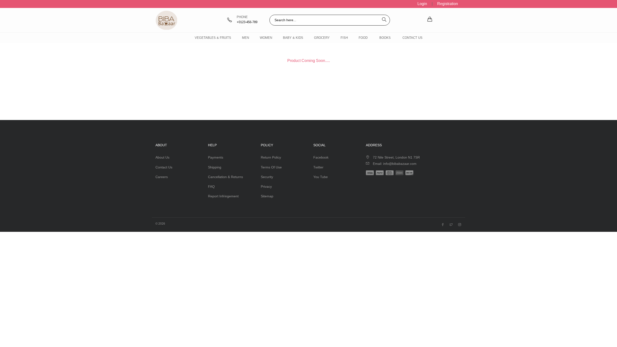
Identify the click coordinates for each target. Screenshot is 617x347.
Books (385, 38)
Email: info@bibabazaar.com (394, 164)
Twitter (318, 167)
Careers (161, 177)
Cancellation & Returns (225, 177)
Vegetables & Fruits (213, 38)
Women (266, 38)
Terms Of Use (271, 167)
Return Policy (271, 157)
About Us (162, 157)
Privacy (266, 186)
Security (267, 177)
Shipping (214, 167)
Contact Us (412, 38)
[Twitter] (451, 225)
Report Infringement (223, 196)
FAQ (211, 186)
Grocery (322, 38)
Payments (215, 157)
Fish (344, 38)
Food (363, 38)
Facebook (321, 157)
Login (422, 4)
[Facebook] (443, 225)
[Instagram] (460, 225)
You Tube (320, 177)
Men (245, 38)
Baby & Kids (293, 38)
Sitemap (267, 196)
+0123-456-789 (247, 22)
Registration (447, 4)
